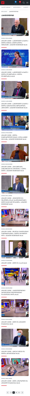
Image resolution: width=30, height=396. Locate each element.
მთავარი (4, 11)
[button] (6, 7)
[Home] (2, 2)
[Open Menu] (27, 2)
